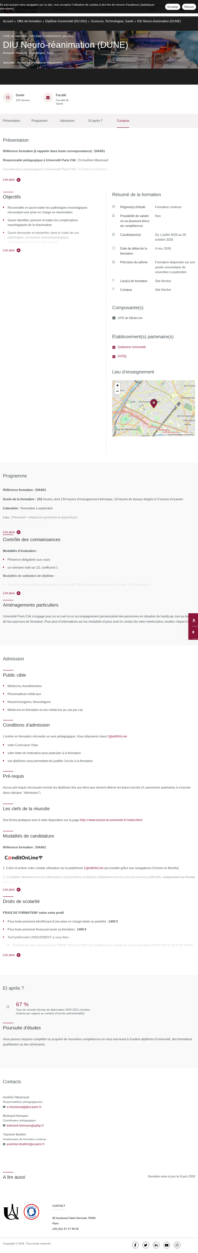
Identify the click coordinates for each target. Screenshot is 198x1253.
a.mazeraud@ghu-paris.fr (24, 1107)
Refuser (189, 6)
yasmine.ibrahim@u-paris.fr (25, 1144)
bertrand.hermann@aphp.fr (25, 1125)
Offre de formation (29, 21)
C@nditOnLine (117, 736)
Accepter (172, 6)
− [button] (117, 391)
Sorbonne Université (132, 347)
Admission (67, 120)
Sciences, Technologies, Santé (112, 21)
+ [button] (117, 385)
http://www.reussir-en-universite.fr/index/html (111, 820)
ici (187, 621)
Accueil (8, 21)
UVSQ (122, 356)
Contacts (123, 120)
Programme (40, 120)
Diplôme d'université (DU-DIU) (66, 21)
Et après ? (95, 120)
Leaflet (160, 434)
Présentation (11, 120)
